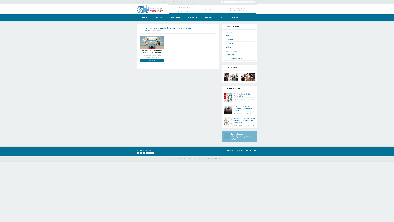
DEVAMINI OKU (152, 60)
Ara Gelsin (253, 150)
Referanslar (191, 2)
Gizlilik (139, 2)
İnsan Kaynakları (178, 2)
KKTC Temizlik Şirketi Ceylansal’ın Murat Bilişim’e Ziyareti (243, 108)
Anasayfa (145, 17)
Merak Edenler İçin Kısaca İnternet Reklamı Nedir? (152, 52)
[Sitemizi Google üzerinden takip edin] (227, 2)
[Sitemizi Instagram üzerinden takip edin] (230, 2)
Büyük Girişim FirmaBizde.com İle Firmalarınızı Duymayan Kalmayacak (244, 120)
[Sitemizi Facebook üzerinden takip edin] (222, 2)
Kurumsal (159, 17)
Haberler (158, 2)
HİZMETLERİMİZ (175, 17)
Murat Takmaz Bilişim (243, 150)
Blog (222, 17)
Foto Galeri (192, 17)
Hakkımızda (148, 2)
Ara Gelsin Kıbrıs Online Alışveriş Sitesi (242, 95)
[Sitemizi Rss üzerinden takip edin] (236, 2)
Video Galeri (209, 17)
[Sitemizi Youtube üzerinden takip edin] (233, 2)
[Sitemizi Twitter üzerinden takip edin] (225, 2)
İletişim (167, 2)
